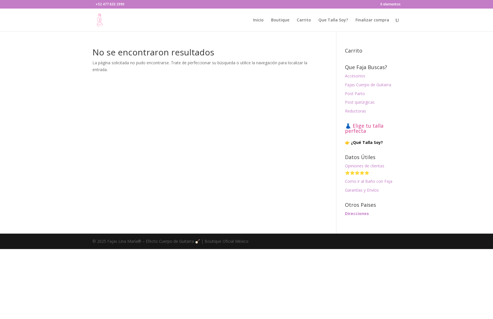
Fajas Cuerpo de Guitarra (368, 84)
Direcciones (357, 213)
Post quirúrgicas (360, 102)
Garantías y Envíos (362, 190)
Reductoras (355, 111)
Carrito (304, 20)
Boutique (280, 20)
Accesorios (355, 76)
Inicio (258, 20)
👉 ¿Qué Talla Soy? (364, 142)
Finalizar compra (372, 20)
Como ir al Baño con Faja (368, 181)
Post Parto (355, 93)
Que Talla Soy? (333, 20)
